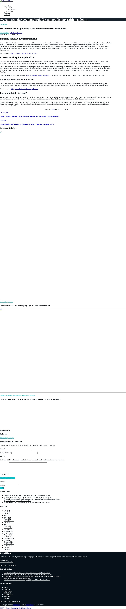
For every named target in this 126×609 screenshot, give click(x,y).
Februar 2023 (8, 528)
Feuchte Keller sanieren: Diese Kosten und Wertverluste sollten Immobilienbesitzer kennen (32, 499)
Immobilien (7, 6)
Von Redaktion (4, 33)
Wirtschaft (7, 15)
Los (2, 487)
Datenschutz (12, 565)
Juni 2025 (7, 512)
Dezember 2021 (9, 538)
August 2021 (8, 545)
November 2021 (9, 540)
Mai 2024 (7, 515)
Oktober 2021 (8, 542)
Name (2, 449)
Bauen (10, 8)
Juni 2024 (7, 514)
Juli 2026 (7, 510)
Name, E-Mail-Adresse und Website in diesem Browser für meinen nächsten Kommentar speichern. (33, 460)
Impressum (3, 565)
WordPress (16, 605)
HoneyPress (29, 605)
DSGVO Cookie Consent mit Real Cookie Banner (16, 608)
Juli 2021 (7, 547)
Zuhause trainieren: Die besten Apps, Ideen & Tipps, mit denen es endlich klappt (27, 124)
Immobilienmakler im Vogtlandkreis (37, 75)
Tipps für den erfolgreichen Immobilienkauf (17, 501)
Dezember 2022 (9, 529)
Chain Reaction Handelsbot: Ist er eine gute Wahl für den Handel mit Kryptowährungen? (30, 116)
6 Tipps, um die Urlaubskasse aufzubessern (24, 89)
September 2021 (9, 544)
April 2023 (7, 526)
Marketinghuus (15, 601)
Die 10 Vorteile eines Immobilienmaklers (23, 53)
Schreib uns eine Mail (6, 562)
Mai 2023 (7, 524)
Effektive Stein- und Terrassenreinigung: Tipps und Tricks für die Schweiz (25, 306)
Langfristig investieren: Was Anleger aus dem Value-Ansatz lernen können (27, 495)
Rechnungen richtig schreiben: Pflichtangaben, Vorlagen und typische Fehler (27, 497)
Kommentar (4, 474)
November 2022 (9, 531)
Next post (3, 120)
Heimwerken (12, 9)
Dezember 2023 (9, 521)
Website (2, 456)
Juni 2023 (7, 522)
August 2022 (8, 535)
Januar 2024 (8, 519)
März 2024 (7, 517)
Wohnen (10, 11)
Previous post (4, 112)
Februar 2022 (8, 537)
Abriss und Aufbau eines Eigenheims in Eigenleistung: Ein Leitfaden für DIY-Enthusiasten (30, 399)
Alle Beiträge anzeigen (7, 438)
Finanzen (7, 13)
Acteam (52, 109)
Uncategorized (24, 395)
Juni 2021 (7, 549)
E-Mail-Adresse (5, 452)
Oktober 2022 (8, 533)
